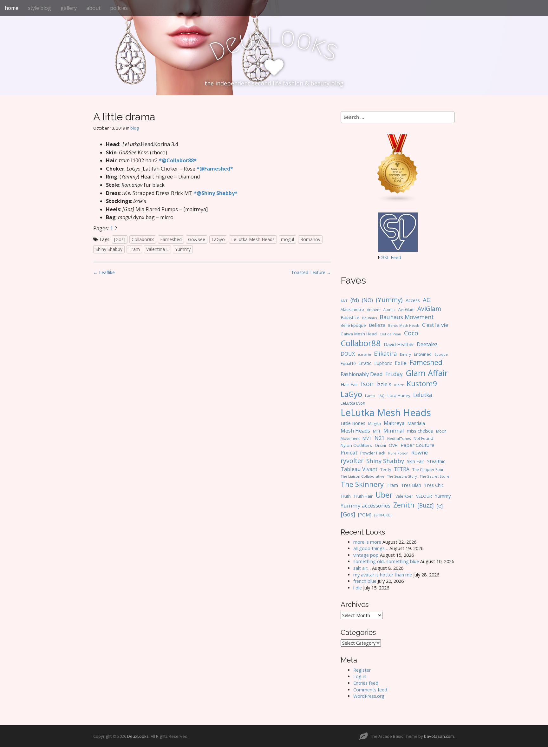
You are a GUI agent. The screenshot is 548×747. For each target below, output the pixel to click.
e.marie (364, 354)
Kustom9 (422, 383)
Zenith (403, 504)
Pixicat (349, 452)
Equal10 (348, 363)
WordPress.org (368, 696)
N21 (379, 437)
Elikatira (385, 353)
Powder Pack (372, 453)
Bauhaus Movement (407, 317)
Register (362, 670)
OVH (393, 445)
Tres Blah (411, 485)
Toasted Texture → (311, 272)
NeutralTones (399, 438)
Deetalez (427, 344)
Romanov (310, 239)
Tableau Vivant (359, 469)
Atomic (389, 309)
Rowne (419, 452)
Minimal (393, 430)
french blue (364, 581)
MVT (367, 438)
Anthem (374, 309)
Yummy (183, 249)
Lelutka (422, 395)
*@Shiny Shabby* (216, 193)
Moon (441, 431)
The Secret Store (434, 476)
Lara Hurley (399, 395)
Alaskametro (352, 309)
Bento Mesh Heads (403, 325)
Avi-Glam (406, 309)
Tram (134, 249)
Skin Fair (415, 461)
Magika (374, 423)
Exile (401, 363)
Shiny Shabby (108, 249)
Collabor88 (143, 239)
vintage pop (366, 555)
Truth (346, 496)
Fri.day (394, 374)
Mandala (416, 423)
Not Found (423, 438)
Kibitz (399, 384)
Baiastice (350, 317)
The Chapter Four (428, 469)
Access (413, 300)
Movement (350, 438)
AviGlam (429, 308)
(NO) (367, 300)
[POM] (364, 515)
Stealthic (436, 461)
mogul (287, 239)
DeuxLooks (138, 736)
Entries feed (365, 683)
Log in (359, 676)
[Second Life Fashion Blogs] (397, 168)
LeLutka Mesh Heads (253, 239)
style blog (39, 7)
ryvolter (352, 460)
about (93, 7)
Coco (411, 333)
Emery (405, 354)
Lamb (370, 395)
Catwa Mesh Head (359, 334)
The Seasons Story (402, 476)
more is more (367, 542)
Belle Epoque (353, 325)
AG (427, 300)
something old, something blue (386, 561)
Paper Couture (417, 445)
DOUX (348, 353)
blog (134, 128)
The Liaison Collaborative (362, 476)
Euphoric (383, 363)
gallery (69, 7)
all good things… (370, 548)
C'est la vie (435, 324)
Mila (377, 431)
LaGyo (218, 239)
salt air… (362, 568)
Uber (384, 495)
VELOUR (424, 496)
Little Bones (353, 423)
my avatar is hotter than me (382, 575)
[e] (440, 505)
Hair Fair (349, 384)
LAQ (381, 396)
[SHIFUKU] (383, 515)
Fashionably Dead (361, 374)
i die (357, 588)
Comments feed (370, 690)
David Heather (399, 344)
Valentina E (157, 249)
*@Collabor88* (178, 160)
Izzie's (383, 384)
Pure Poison (398, 453)
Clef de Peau (390, 334)
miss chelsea (420, 431)
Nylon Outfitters (356, 445)
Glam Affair (427, 372)
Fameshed (171, 239)
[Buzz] (425, 505)
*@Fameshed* (215, 168)
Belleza (377, 325)
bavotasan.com (439, 736)
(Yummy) (389, 299)
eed (397, 257)
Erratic (364, 363)
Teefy (385, 469)
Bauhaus (369, 317)
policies (119, 7)
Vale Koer (404, 496)
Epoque (441, 354)
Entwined (423, 354)
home (11, 7)
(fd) (354, 300)
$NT (344, 300)
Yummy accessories (365, 505)
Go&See (196, 239)
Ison (367, 384)
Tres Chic (434, 485)
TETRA (401, 469)
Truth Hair (363, 496)
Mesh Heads (355, 430)
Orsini (380, 445)
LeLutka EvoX (353, 403)
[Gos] (119, 239)
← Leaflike (104, 272)
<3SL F (386, 257)
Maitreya (394, 423)
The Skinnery (362, 484)
